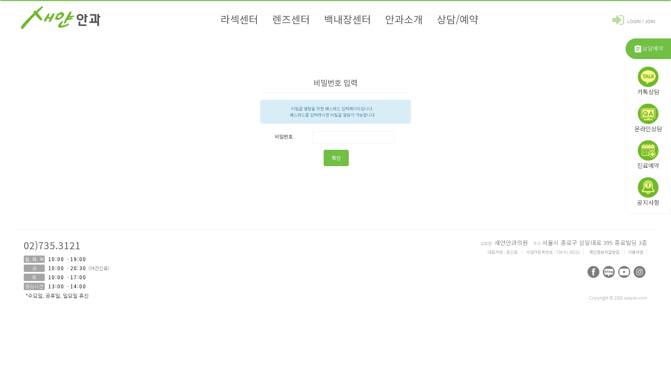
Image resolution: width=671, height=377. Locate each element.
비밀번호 (284, 136)
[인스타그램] (639, 272)
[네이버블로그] (609, 272)
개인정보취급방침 (605, 252)
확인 (336, 157)
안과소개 (404, 19)
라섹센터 (239, 19)
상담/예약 (457, 19)
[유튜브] (624, 272)
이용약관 (635, 252)
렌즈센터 (291, 19)
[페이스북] (593, 272)
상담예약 (652, 48)
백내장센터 (347, 19)
